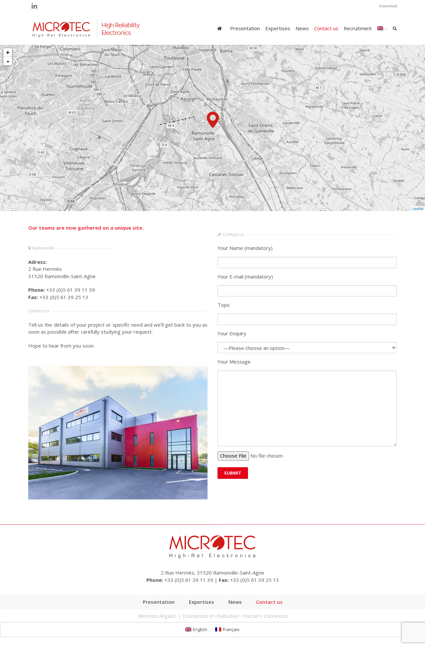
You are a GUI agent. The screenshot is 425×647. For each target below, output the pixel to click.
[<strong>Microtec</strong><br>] (213, 120)
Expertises (277, 28)
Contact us (326, 28)
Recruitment (358, 28)
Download (388, 5)
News (302, 28)
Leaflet (417, 208)
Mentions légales (157, 615)
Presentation (245, 28)
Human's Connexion (265, 615)
